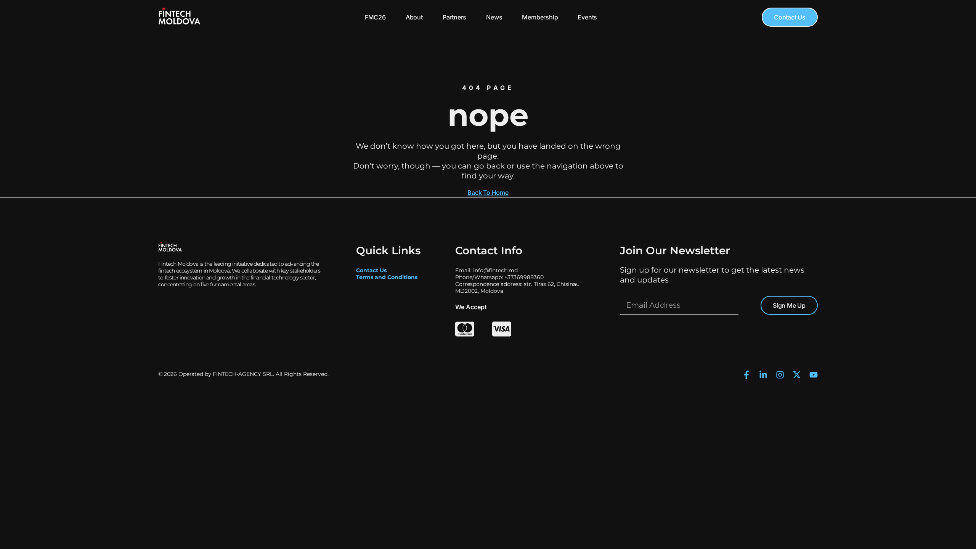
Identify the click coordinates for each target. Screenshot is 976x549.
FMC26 (375, 17)
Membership (540, 17)
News (494, 17)
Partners (454, 17)
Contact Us (371, 270)
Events (587, 17)
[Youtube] (813, 375)
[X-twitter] (797, 375)
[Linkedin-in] (763, 375)
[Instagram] (780, 375)
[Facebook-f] (746, 375)
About (414, 17)
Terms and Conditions (386, 277)
